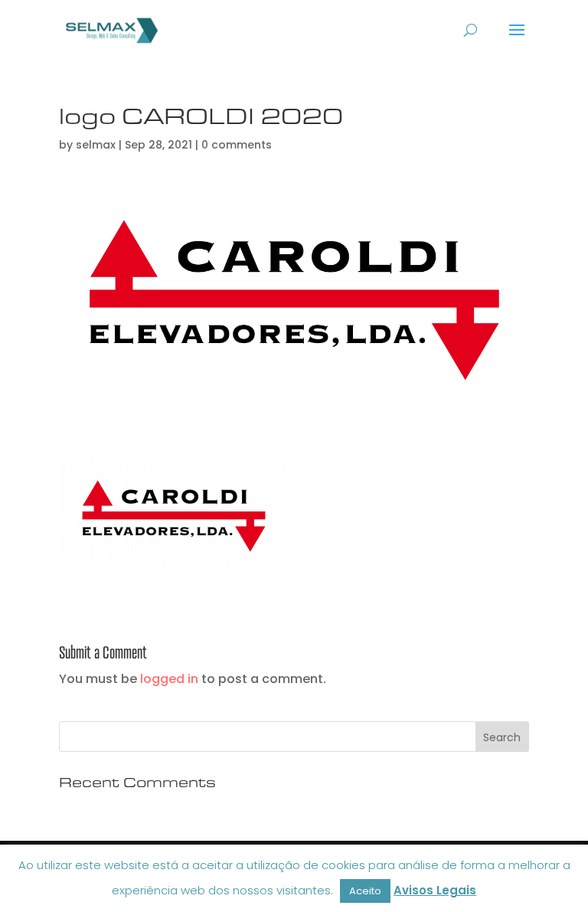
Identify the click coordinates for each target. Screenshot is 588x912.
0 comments (236, 144)
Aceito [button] (365, 891)
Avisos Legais (435, 890)
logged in (169, 679)
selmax (96, 144)
